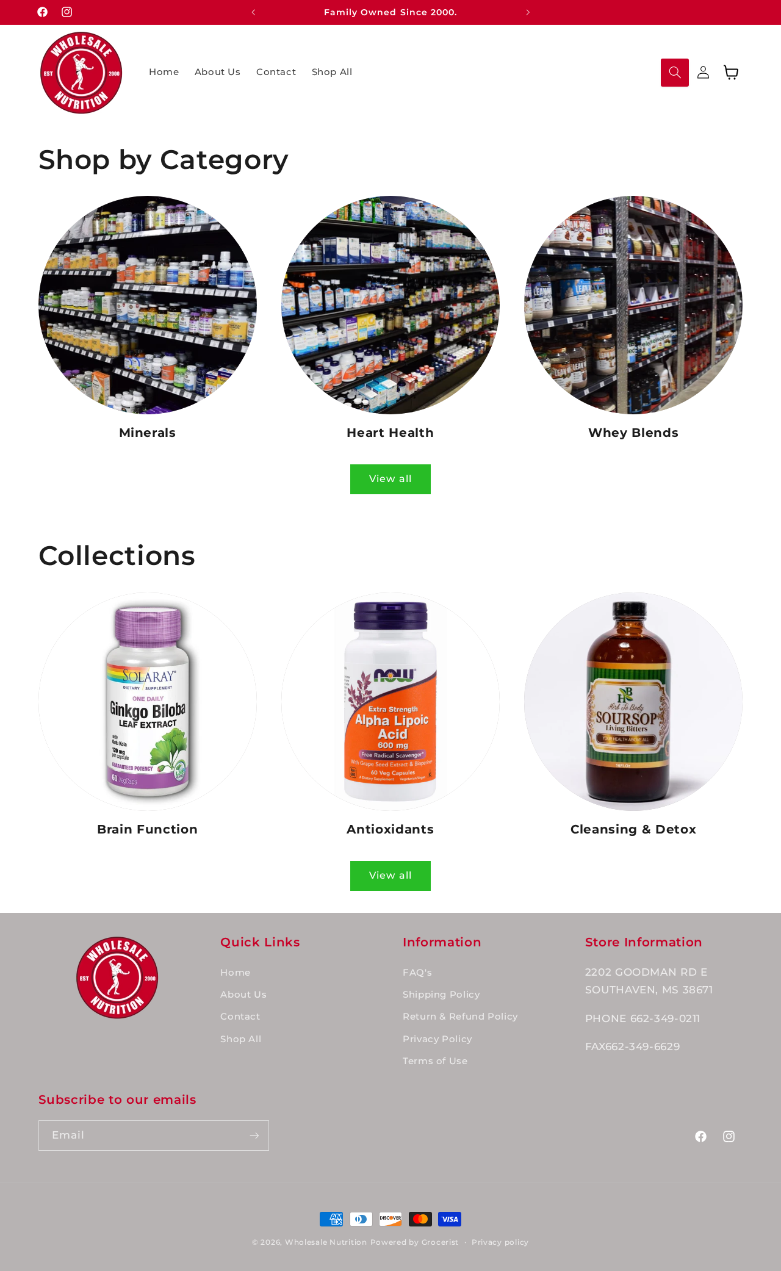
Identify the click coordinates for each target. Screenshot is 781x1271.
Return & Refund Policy (460, 1016)
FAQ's (417, 972)
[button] (675, 73)
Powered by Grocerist (414, 1242)
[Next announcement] (527, 12)
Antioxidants (390, 829)
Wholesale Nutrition (326, 1242)
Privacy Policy (437, 1039)
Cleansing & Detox (633, 829)
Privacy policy (500, 1242)
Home (235, 972)
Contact (240, 1016)
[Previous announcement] (253, 12)
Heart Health (390, 432)
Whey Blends (633, 432)
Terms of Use (435, 1061)
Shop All (240, 1039)
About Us (243, 994)
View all (390, 478)
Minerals (147, 432)
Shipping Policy (441, 994)
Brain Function (147, 829)
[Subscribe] (254, 1135)
